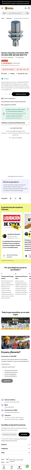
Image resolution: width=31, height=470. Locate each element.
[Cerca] (27, 109)
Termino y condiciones (20, 438)
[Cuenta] (26, 8)
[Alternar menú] (2, 8)
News (2, 462)
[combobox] (15, 13)
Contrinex (9, 18)
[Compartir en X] (15, 198)
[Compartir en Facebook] (11, 198)
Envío (2, 65)
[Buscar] (27, 13)
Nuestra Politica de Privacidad (9, 440)
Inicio (2, 18)
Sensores (21, 57)
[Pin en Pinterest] (20, 198)
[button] (29, 235)
